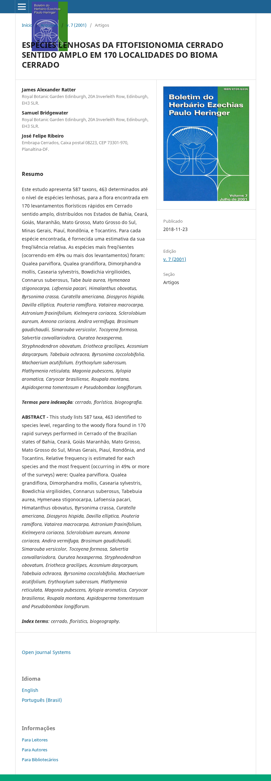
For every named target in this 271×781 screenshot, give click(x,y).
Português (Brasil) (42, 700)
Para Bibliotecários (40, 760)
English (30, 690)
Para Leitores (35, 740)
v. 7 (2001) (76, 25)
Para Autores (34, 750)
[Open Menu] (21, 6)
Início (27, 25)
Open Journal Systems (46, 652)
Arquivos (49, 25)
